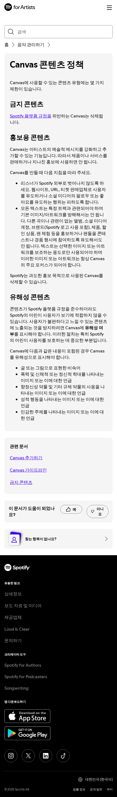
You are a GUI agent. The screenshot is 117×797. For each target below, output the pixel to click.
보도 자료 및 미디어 (23, 605)
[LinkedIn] (45, 755)
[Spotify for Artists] (19, 7)
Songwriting (16, 688)
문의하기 (13, 640)
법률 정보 (79, 789)
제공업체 (13, 617)
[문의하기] (104, 538)
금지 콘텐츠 (21, 482)
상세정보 (13, 594)
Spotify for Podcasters (25, 677)
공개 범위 (96, 789)
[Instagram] (10, 755)
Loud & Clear (17, 629)
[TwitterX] (28, 755)
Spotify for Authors (22, 665)
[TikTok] (63, 755)
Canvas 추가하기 (26, 458)
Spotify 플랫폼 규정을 (30, 116)
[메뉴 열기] (109, 7)
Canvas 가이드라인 (28, 470)
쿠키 (110, 789)
